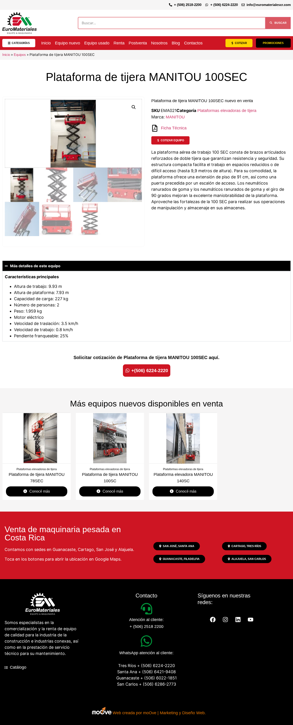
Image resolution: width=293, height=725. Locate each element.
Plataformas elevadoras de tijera (226, 110)
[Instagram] (225, 619)
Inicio (46, 43)
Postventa (138, 43)
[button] (134, 107)
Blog (176, 43)
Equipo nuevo (67, 43)
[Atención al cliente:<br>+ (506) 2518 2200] (146, 608)
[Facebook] (213, 619)
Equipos (20, 55)
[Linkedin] (238, 619)
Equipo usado (96, 43)
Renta (119, 43)
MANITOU (175, 117)
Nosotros (159, 43)
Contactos (193, 43)
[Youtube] (250, 619)
